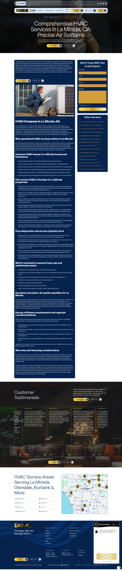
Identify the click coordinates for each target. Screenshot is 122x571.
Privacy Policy (77, 565)
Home (46, 17)
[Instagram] (100, 3)
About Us (67, 10)
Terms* (88, 105)
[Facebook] (98, 3)
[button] (40, 10)
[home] (22, 10)
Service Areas (53, 17)
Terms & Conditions (86, 565)
